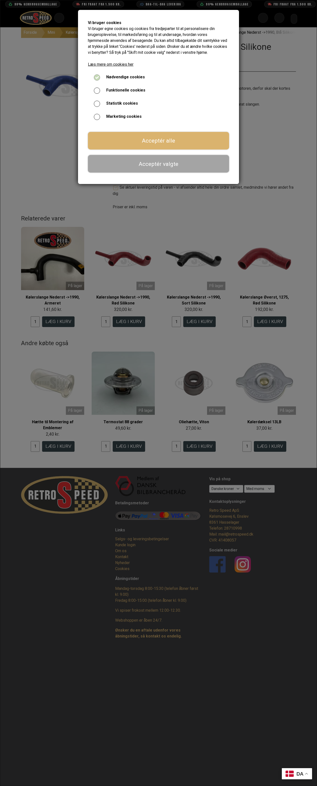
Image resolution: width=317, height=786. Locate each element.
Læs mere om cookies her (110, 64)
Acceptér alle (158, 140)
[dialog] (158, 393)
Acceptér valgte (158, 164)
